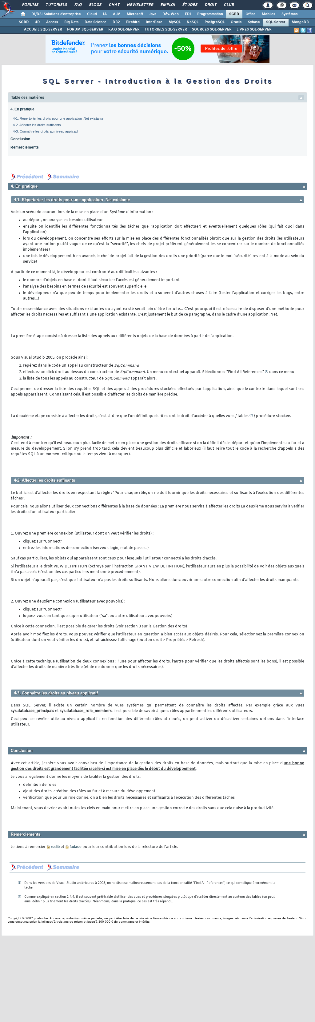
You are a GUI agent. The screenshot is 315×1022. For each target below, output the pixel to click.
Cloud (92, 14)
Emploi (167, 4)
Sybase (254, 22)
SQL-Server (275, 22)
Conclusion (20, 139)
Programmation (210, 14)
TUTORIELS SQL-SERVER (166, 29)
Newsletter (140, 4)
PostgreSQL (215, 22)
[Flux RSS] (296, 30)
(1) (266, 371)
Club (228, 4)
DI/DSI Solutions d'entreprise (56, 14)
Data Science (95, 22)
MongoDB (300, 22)
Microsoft (135, 14)
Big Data (71, 22)
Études (189, 4)
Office (250, 14)
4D (37, 22)
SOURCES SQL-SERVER (212, 29)
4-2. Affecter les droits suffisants (37, 125)
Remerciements (24, 147)
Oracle (236, 22)
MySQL (175, 22)
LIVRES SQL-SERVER (254, 29)
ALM (117, 14)
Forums (30, 4)
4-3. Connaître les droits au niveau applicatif (45, 131)
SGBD (234, 14)
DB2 (116, 22)
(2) (251, 415)
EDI (188, 14)
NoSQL (192, 22)
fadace (76, 847)
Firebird (133, 22)
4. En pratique (22, 109)
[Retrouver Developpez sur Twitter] (303, 30)
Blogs (95, 4)
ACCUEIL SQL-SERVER (43, 29)
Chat (114, 4)
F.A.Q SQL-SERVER (124, 29)
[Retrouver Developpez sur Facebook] (309, 30)
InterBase (154, 22)
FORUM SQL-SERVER (85, 29)
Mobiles (268, 14)
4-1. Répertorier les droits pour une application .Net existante (58, 118)
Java (152, 14)
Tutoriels (56, 4)
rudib (55, 847)
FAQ (78, 4)
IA (105, 14)
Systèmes (289, 14)
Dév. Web (170, 14)
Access (52, 22)
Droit (210, 4)
